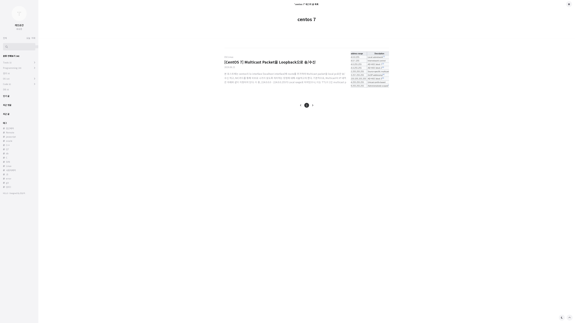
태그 (5, 122)
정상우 (22, 193)
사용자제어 (11, 170)
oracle (9, 140)
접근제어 (10, 128)
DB (6, 89)
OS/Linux (228, 56)
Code (7, 84)
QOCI (8, 186)
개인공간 (19, 25)
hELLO (5, 193)
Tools (7, 62)
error (8, 178)
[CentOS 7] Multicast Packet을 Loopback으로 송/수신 (270, 62)
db (7, 153)
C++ (8, 145)
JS (7, 174)
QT (7, 149)
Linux (8, 165)
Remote (10, 132)
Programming (12, 67)
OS (6, 78)
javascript (11, 136)
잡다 (6, 73)
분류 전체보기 (11, 55)
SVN (8, 161)
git (7, 182)
